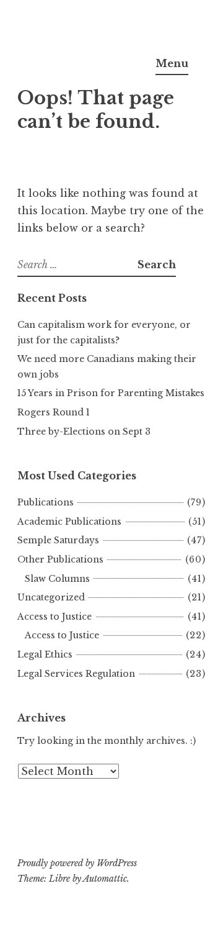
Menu (171, 63)
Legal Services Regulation (76, 673)
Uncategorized (51, 597)
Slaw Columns (57, 578)
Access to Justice (54, 616)
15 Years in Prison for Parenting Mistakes (110, 393)
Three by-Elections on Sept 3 (84, 431)
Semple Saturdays (58, 540)
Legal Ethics (44, 654)
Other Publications (60, 559)
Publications (45, 502)
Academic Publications (69, 521)
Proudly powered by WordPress (77, 863)
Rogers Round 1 (53, 412)
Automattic (105, 878)
